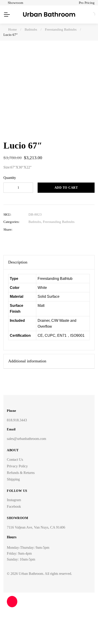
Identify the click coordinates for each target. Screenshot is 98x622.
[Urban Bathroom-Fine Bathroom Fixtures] (49, 14)
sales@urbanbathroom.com (26, 439)
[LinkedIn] (45, 229)
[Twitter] (37, 229)
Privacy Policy (17, 466)
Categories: (11, 222)
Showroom (15, 3)
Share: (7, 229)
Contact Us (15, 459)
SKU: (7, 214)
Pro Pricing (87, 3)
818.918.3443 (17, 420)
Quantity (9, 178)
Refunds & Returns (21, 473)
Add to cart (66, 187)
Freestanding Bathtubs (59, 222)
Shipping (13, 479)
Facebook (14, 506)
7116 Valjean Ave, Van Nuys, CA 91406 (36, 527)
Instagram (14, 500)
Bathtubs (34, 222)
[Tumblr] (52, 229)
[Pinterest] (59, 229)
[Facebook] (30, 229)
